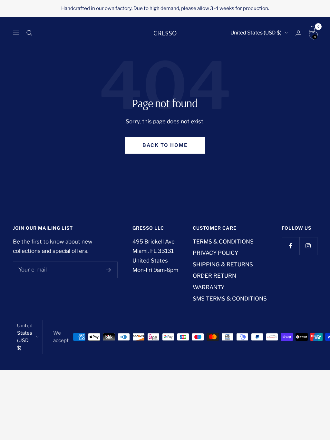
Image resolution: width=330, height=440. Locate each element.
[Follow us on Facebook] (290, 246)
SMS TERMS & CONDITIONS (230, 298)
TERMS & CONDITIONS (223, 241)
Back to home (165, 145)
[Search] (29, 33)
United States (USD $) (256, 33)
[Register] (108, 270)
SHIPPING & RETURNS (223, 264)
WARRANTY (208, 287)
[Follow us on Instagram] (308, 246)
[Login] (298, 33)
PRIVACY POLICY (215, 253)
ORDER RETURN (214, 276)
